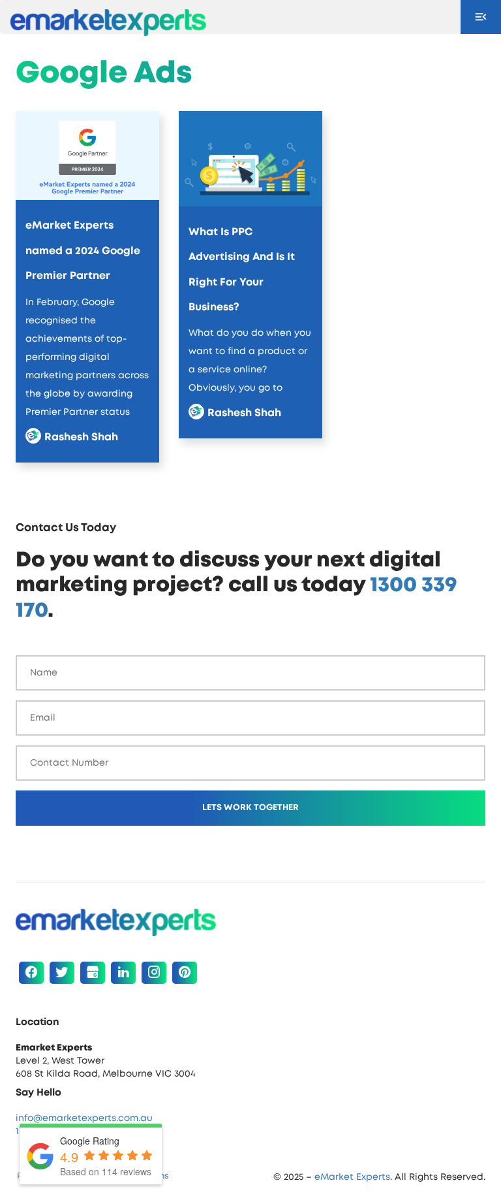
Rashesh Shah (81, 437)
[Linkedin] (123, 973)
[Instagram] (154, 973)
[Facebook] (31, 973)
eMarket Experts (352, 1177)
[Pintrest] (184, 973)
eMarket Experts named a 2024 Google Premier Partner (82, 250)
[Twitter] (62, 973)
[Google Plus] (92, 973)
